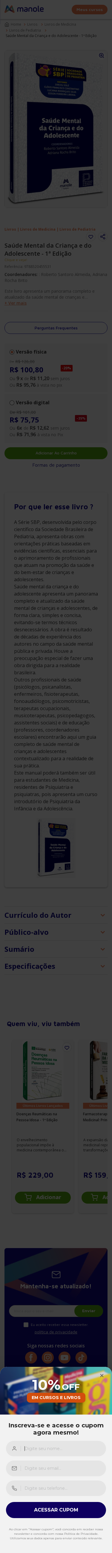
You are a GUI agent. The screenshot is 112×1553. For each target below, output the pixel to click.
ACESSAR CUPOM (56, 1510)
